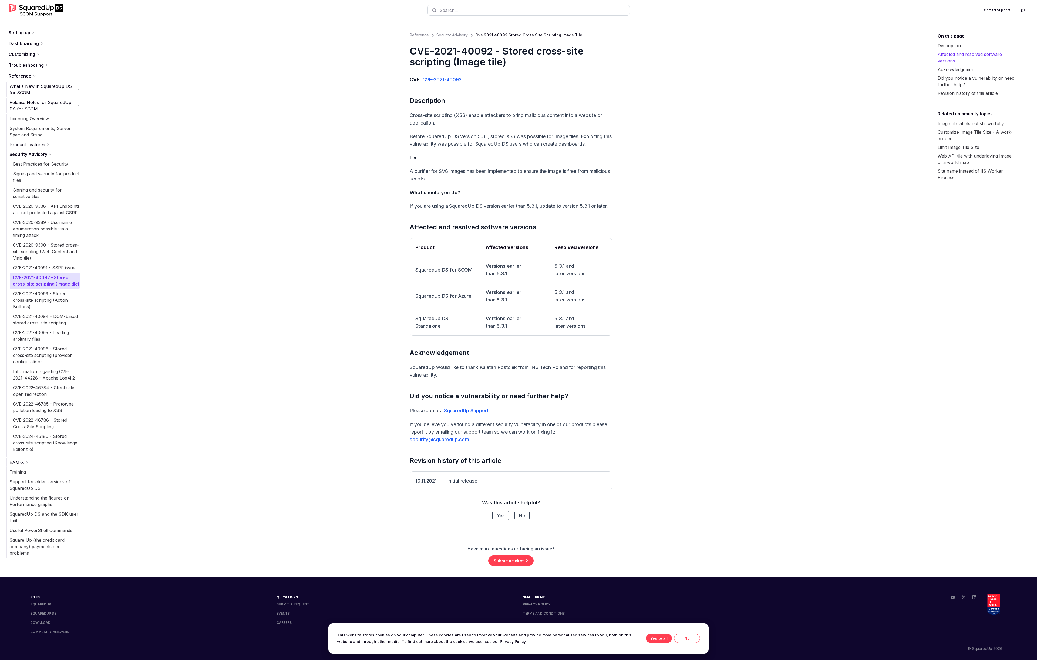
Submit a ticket (509, 560)
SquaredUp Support (466, 410)
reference (419, 35)
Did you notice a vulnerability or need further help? (489, 396)
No (522, 515)
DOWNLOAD (40, 623)
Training (17, 472)
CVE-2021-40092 (442, 79)
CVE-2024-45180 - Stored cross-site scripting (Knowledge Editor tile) (45, 443)
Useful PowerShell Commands (40, 530)
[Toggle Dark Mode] (1023, 10)
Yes (500, 515)
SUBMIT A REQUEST (293, 604)
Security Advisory (28, 154)
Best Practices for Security (40, 164)
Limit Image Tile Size (958, 147)
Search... (449, 10)
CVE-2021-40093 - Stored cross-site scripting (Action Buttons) (40, 300)
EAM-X (16, 462)
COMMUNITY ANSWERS (49, 632)
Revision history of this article (455, 460)
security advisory (452, 35)
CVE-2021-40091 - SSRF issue (44, 267)
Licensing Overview (29, 118)
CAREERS (284, 623)
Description (427, 101)
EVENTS (283, 613)
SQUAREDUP (40, 604)
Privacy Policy (513, 641)
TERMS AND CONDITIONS (544, 613)
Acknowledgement (439, 353)
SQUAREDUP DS (43, 613)
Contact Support (997, 10)
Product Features (27, 144)
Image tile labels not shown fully (971, 123)
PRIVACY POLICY (537, 604)
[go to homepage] (36, 10)
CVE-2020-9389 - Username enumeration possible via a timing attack (42, 229)
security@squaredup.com (439, 439)
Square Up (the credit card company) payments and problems (37, 546)
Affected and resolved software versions (473, 227)
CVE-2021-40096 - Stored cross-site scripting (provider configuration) (42, 355)
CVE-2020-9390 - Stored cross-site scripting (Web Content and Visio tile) (46, 251)
